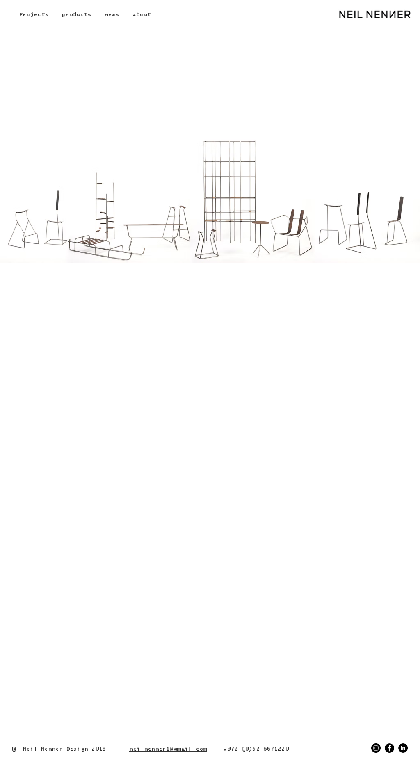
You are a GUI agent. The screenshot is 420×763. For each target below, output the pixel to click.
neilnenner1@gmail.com (168, 749)
